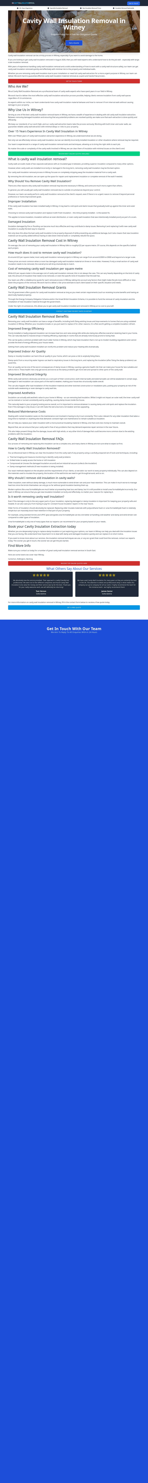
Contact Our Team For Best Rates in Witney (74, 311)
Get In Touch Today (74, 81)
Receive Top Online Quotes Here (74, 563)
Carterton (12, 559)
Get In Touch (133, 3)
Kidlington (21, 559)
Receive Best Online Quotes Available (74, 154)
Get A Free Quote (74, 607)
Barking (29, 559)
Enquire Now (74, 614)
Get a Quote (74, 43)
